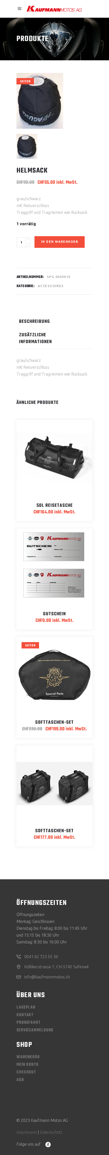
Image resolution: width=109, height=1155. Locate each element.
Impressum (26, 1132)
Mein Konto (27, 1064)
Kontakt (24, 1015)
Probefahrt (28, 1022)
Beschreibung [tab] (34, 321)
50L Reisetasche (55, 505)
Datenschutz (51, 1132)
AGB (20, 1080)
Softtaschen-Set (54, 722)
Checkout (26, 1072)
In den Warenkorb (59, 241)
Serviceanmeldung (34, 1030)
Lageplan (25, 1007)
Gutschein (54, 614)
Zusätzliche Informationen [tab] (35, 338)
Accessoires (51, 286)
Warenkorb (28, 1057)
